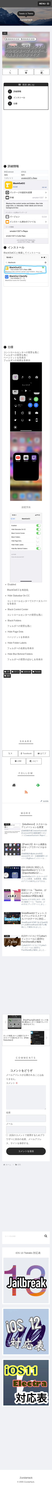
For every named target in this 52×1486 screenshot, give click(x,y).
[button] (42, 72)
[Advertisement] (26, 136)
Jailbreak (26, 672)
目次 (24, 84)
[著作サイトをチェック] (14, 785)
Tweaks (38, 672)
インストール (19, 97)
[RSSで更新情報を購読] (26, 792)
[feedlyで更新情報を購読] (38, 785)
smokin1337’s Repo (29, 178)
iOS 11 (16, 672)
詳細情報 (17, 91)
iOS (8, 672)
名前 (8, 1112)
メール (9, 1124)
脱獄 (8, 676)
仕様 (15, 103)
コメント (12, 1083)
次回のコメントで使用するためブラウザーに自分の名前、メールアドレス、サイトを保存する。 (25, 1139)
